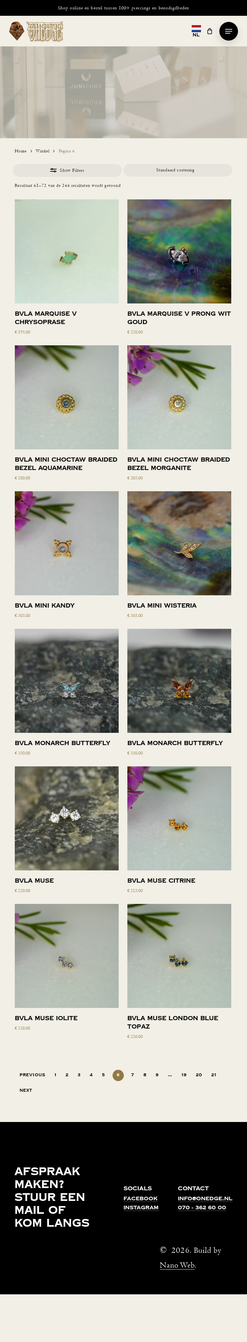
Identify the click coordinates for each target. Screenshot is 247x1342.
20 (199, 1075)
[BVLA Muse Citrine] (179, 818)
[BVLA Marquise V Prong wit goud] (179, 251)
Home (21, 151)
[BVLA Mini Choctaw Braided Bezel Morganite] (179, 397)
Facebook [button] (141, 1199)
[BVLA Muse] (67, 818)
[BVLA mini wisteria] (179, 543)
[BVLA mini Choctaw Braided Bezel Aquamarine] (67, 397)
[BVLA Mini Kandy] (67, 543)
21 (213, 1075)
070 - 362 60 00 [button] (202, 1208)
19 (184, 1075)
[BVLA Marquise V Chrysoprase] (67, 251)
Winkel (43, 151)
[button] (228, 31)
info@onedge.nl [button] (205, 1199)
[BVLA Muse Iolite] (67, 956)
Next (26, 1090)
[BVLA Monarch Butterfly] (67, 681)
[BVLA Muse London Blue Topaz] (179, 956)
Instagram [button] (141, 1208)
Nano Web (177, 1265)
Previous (32, 1075)
